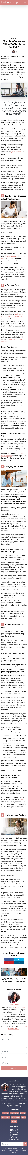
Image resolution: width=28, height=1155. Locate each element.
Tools (24, 1117)
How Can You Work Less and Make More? (7, 979)
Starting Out (15, 1117)
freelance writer (20, 1007)
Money (22, 1113)
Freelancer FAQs (12, 1148)
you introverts (16, 152)
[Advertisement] (14, 22)
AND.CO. (22, 799)
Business (14, 38)
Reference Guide (7, 1150)
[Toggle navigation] (25, 2)
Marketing (14, 1113)
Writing (14, 1121)
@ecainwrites (14, 1004)
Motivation (5, 1117)
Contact (21, 1148)
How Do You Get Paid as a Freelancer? (20, 979)
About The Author (14, 989)
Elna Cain (17, 51)
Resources (17, 1150)
